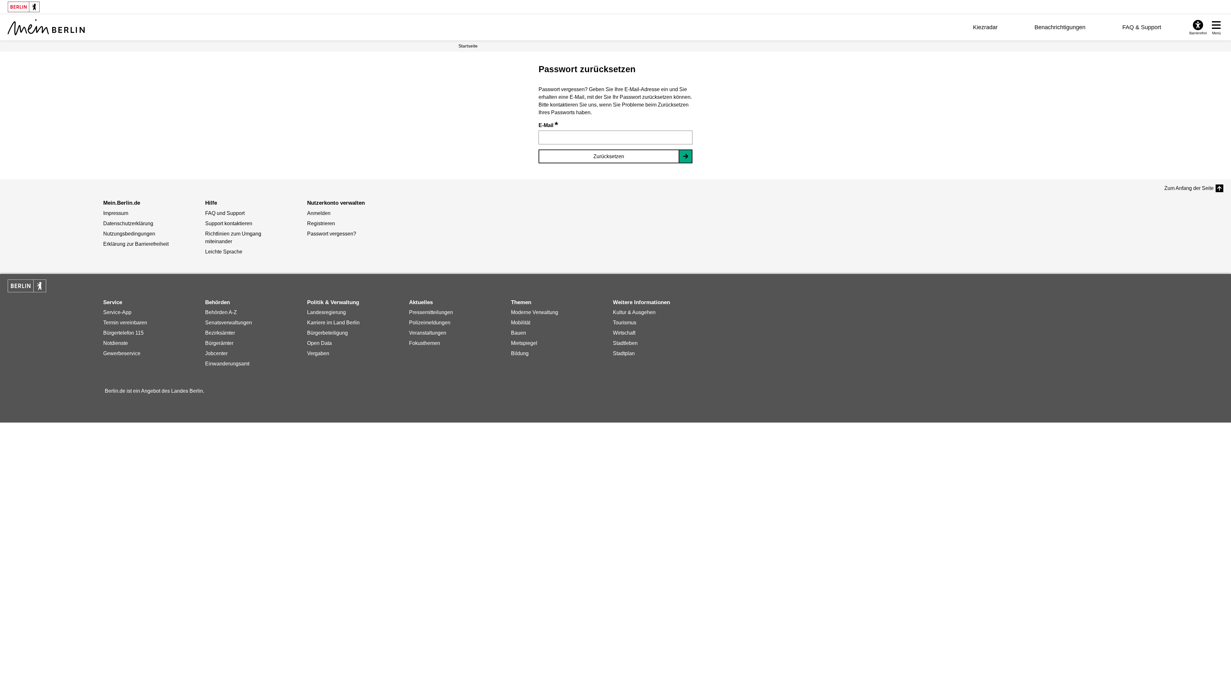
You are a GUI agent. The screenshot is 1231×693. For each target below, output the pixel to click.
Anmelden (319, 213)
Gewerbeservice (121, 353)
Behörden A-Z (221, 312)
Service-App (117, 312)
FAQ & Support (1141, 27)
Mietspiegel (524, 343)
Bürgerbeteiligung (327, 333)
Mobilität (520, 322)
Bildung (520, 353)
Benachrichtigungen (1059, 27)
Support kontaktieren (228, 223)
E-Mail (548, 125)
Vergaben (318, 353)
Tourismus (624, 322)
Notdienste (115, 343)
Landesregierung (326, 312)
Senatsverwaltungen (228, 322)
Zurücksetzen (608, 156)
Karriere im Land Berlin (333, 322)
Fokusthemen (424, 343)
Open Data (319, 343)
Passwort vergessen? (331, 233)
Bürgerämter (219, 343)
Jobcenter (216, 353)
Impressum (115, 213)
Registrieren (321, 223)
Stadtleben (625, 343)
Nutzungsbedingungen (129, 233)
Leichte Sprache (223, 251)
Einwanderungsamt (227, 363)
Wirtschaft (624, 333)
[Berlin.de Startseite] (27, 285)
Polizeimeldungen (429, 322)
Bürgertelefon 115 (123, 333)
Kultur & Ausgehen (634, 312)
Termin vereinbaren (125, 322)
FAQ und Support (225, 213)
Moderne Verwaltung (534, 312)
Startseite (468, 45)
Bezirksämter (220, 333)
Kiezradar (985, 27)
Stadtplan (624, 353)
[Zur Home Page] (46, 27)
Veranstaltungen (427, 333)
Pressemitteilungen (431, 312)
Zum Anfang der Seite (1189, 188)
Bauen (518, 333)
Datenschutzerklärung (128, 223)
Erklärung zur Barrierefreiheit (136, 244)
